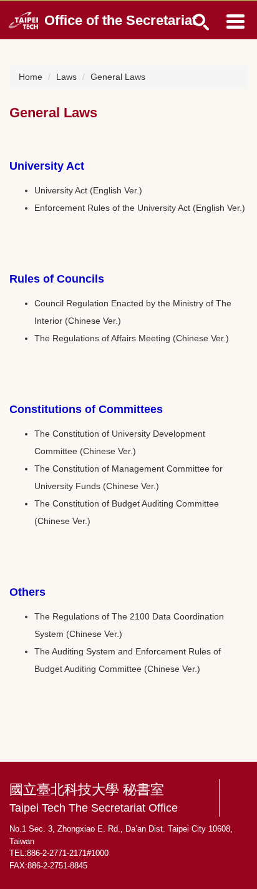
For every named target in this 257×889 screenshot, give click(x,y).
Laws (66, 77)
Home (30, 77)
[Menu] (235, 21)
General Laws (117, 77)
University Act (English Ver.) (88, 190)
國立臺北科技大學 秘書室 (93, 798)
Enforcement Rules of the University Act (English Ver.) (139, 208)
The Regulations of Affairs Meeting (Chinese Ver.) (131, 338)
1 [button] (201, 22)
